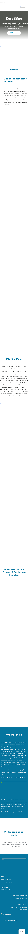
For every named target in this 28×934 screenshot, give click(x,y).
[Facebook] (3, 926)
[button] (14, 931)
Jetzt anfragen (14, 32)
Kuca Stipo (3, 2)
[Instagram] (10, 926)
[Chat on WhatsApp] (6, 914)
